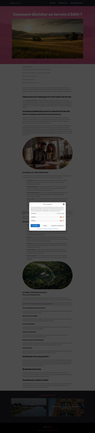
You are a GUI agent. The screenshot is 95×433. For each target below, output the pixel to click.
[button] (63, 204)
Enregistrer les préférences (57, 225)
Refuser (45, 225)
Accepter (35, 225)
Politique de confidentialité (48, 228)
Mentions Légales (55, 228)
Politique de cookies (40, 228)
